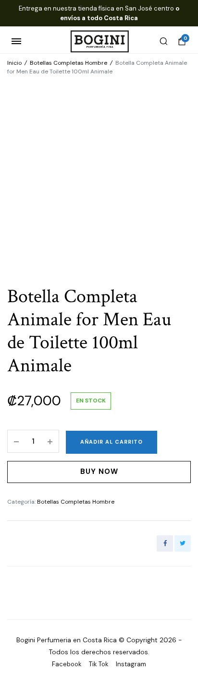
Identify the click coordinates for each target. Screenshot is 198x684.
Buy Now (99, 471)
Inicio (14, 63)
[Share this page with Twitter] (182, 543)
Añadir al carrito (111, 441)
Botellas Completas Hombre (68, 63)
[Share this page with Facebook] (165, 543)
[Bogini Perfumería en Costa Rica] (99, 41)
